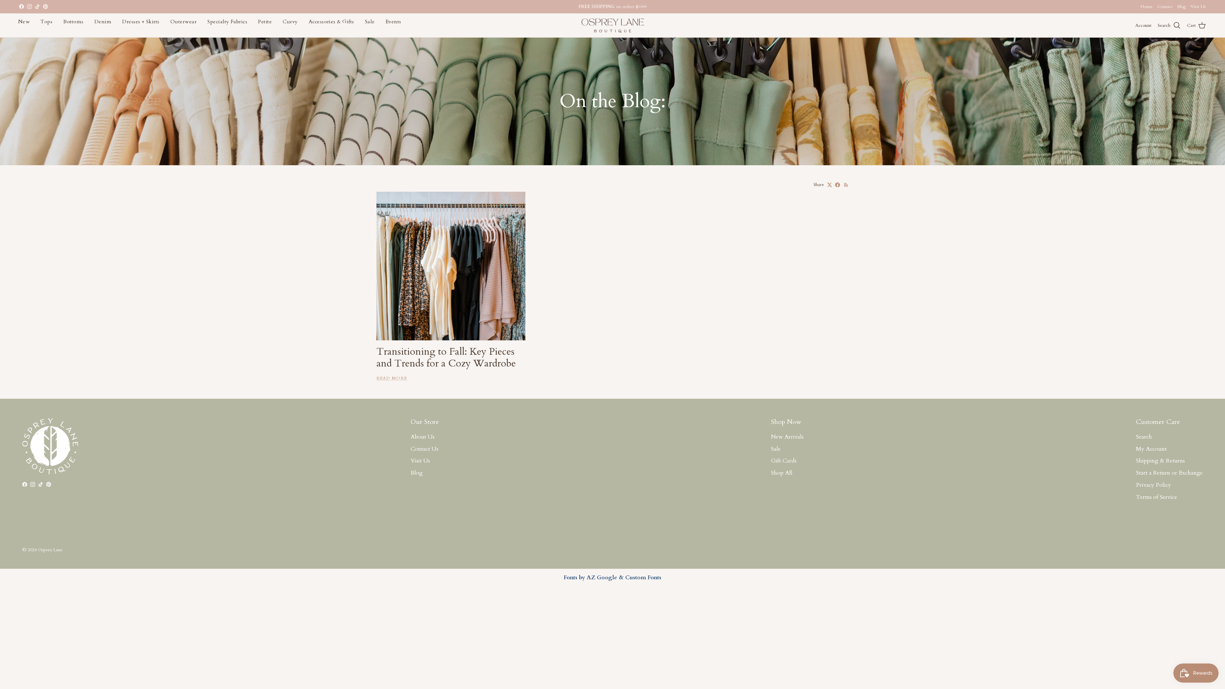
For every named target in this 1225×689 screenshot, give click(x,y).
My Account (1151, 449)
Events (393, 21)
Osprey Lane (50, 550)
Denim (102, 21)
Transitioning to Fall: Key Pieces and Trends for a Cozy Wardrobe (446, 357)
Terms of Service (1156, 497)
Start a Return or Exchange (1169, 473)
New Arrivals (787, 437)
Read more (391, 378)
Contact (1164, 7)
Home (1146, 7)
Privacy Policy (1153, 485)
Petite (265, 21)
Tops (46, 21)
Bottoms (73, 21)
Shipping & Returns (1160, 461)
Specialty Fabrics (227, 21)
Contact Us (424, 449)
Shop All (781, 473)
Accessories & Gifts (331, 21)
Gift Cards (784, 461)
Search (1144, 437)
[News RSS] (846, 184)
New (24, 21)
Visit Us (1198, 7)
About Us (422, 437)
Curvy (290, 21)
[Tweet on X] (829, 184)
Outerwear (183, 21)
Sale (370, 21)
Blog (1181, 7)
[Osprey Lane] (613, 25)
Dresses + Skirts (141, 21)
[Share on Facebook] (837, 184)
